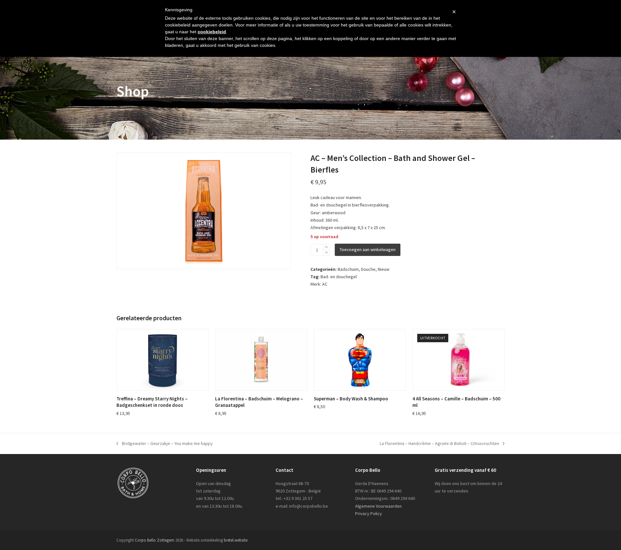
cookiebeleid (212, 31)
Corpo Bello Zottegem (154, 540)
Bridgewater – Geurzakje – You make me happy (164, 443)
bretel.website (235, 540)
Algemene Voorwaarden (378, 506)
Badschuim (348, 269)
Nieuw (383, 269)
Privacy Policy (368, 513)
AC (324, 284)
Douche (368, 269)
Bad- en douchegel (339, 277)
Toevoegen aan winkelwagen (368, 249)
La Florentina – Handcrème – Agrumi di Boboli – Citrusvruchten (439, 443)
